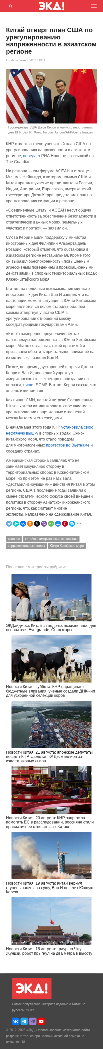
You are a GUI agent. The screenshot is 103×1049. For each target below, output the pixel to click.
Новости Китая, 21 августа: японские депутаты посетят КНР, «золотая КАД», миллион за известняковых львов (49, 756)
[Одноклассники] (30, 524)
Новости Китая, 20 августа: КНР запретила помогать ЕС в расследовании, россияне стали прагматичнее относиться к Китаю (50, 822)
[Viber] (44, 524)
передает (31, 156)
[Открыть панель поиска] (10, 5)
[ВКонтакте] (23, 524)
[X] (37, 524)
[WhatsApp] (51, 524)
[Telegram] (9, 524)
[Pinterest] (65, 524)
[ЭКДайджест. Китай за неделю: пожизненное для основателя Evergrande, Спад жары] (51, 597)
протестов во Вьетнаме (68, 445)
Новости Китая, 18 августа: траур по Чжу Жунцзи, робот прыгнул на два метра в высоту (49, 951)
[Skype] (72, 524)
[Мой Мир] (58, 524)
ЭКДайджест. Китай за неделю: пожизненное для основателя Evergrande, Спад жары (51, 627)
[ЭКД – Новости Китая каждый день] (32, 998)
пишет (29, 385)
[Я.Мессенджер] (16, 524)
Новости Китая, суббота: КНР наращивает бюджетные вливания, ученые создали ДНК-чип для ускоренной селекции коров (50, 691)
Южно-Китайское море (67, 546)
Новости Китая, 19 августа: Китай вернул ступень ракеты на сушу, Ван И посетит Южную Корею (49, 887)
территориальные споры (26, 546)
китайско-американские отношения (51, 539)
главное (14, 539)
